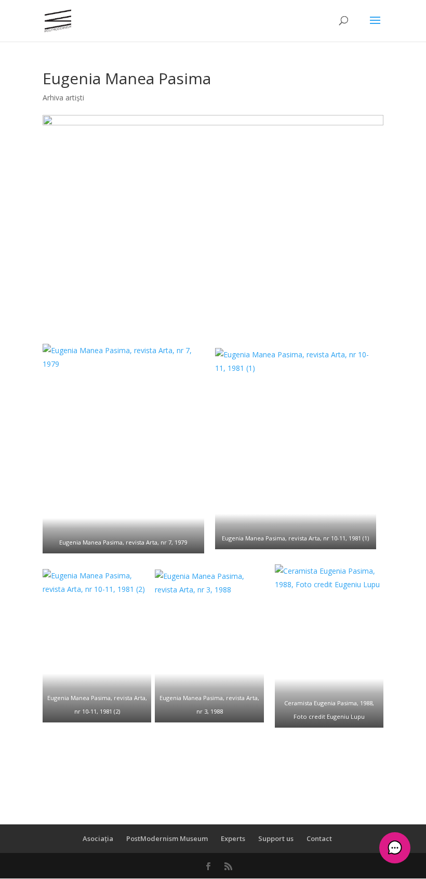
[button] (394, 847)
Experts (233, 838)
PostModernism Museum (167, 838)
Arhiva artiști (63, 97)
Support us (276, 838)
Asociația (98, 838)
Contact (319, 838)
